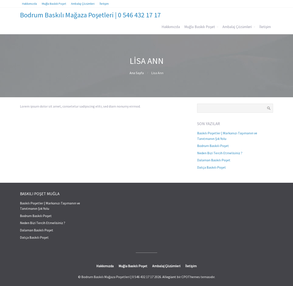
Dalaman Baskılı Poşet (213, 160)
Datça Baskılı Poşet (211, 167)
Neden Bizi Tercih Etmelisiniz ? (219, 153)
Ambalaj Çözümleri (237, 26)
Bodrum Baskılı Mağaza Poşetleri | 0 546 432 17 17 (90, 15)
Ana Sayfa (137, 73)
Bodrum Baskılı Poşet (213, 146)
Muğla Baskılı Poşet (199, 26)
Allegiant (169, 277)
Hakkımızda (171, 26)
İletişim (265, 26)
